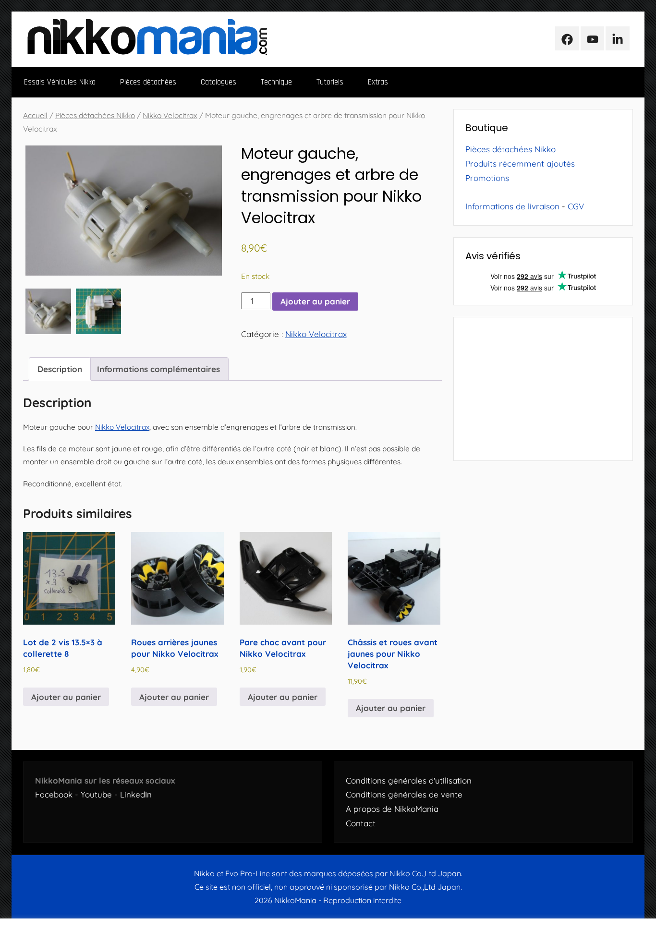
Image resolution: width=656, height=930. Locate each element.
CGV (576, 206)
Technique (276, 82)
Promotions (487, 178)
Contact (361, 823)
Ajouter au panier (315, 301)
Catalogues (218, 82)
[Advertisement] (543, 389)
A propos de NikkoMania (392, 809)
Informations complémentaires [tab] (158, 369)
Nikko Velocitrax (170, 115)
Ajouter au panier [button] (66, 697)
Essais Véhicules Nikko (60, 82)
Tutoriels (329, 82)
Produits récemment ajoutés (520, 163)
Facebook (54, 794)
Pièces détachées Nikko (95, 115)
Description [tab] (59, 369)
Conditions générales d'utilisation (409, 780)
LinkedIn (136, 794)
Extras (378, 82)
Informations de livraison (512, 206)
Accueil (35, 115)
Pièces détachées (148, 82)
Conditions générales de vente (404, 794)
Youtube (96, 794)
